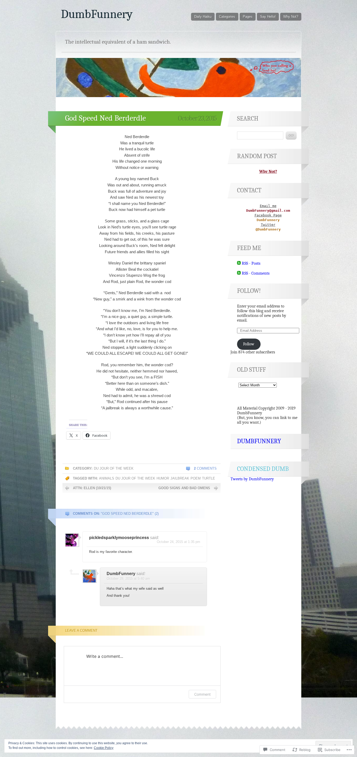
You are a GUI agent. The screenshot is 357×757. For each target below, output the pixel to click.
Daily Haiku (202, 17)
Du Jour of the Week (114, 468)
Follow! (249, 290)
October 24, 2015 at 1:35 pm (178, 542)
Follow (248, 344)
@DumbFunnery (268, 229)
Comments (205, 468)
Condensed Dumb (263, 468)
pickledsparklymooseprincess (119, 537)
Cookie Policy (103, 748)
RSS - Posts (251, 263)
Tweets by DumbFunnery (252, 479)
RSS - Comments (255, 273)
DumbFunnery (97, 14)
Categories (227, 17)
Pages (247, 17)
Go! (291, 135)
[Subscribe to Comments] (239, 273)
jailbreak (179, 478)
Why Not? (290, 17)
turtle (208, 478)
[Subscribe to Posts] (239, 263)
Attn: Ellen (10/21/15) (92, 488)
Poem (196, 478)
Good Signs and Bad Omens (184, 488)
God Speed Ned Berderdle (105, 118)
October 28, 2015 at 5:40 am (128, 579)
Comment (202, 694)
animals (106, 478)
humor (163, 478)
